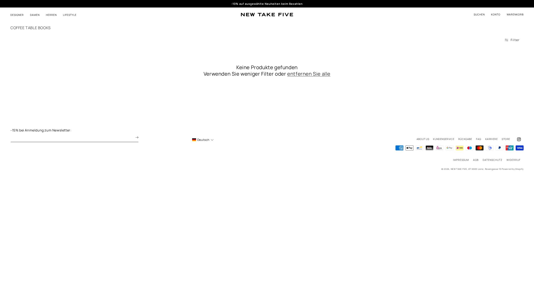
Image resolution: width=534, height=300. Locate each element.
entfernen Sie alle (308, 73)
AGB (476, 160)
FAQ (478, 139)
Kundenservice (443, 139)
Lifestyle (70, 15)
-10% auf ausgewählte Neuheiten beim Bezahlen (267, 4)
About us (423, 139)
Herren (51, 15)
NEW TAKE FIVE (459, 169)
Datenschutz (492, 160)
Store (506, 139)
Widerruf (513, 160)
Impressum (461, 160)
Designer (17, 15)
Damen (35, 15)
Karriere (491, 139)
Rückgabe (465, 139)
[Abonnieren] (134, 137)
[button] (515, 14)
